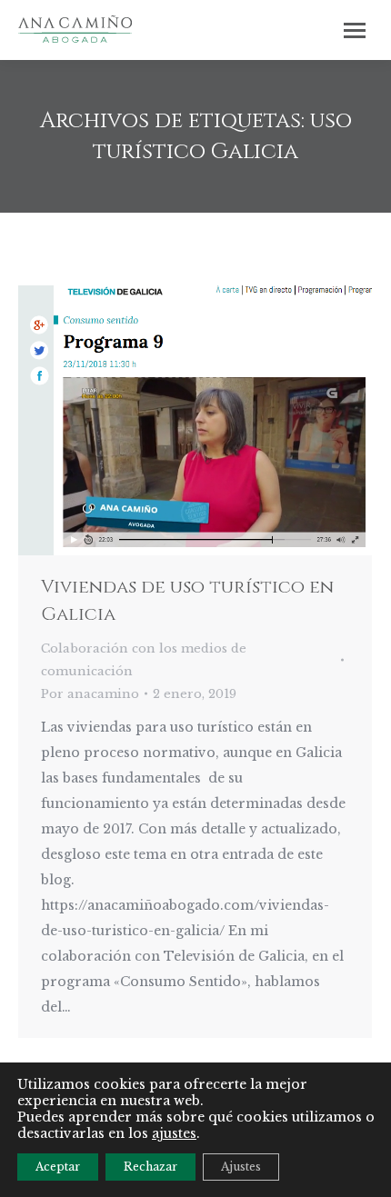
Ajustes (241, 1166)
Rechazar (150, 1166)
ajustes (174, 1133)
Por (90, 694)
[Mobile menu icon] (354, 30)
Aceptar (57, 1166)
